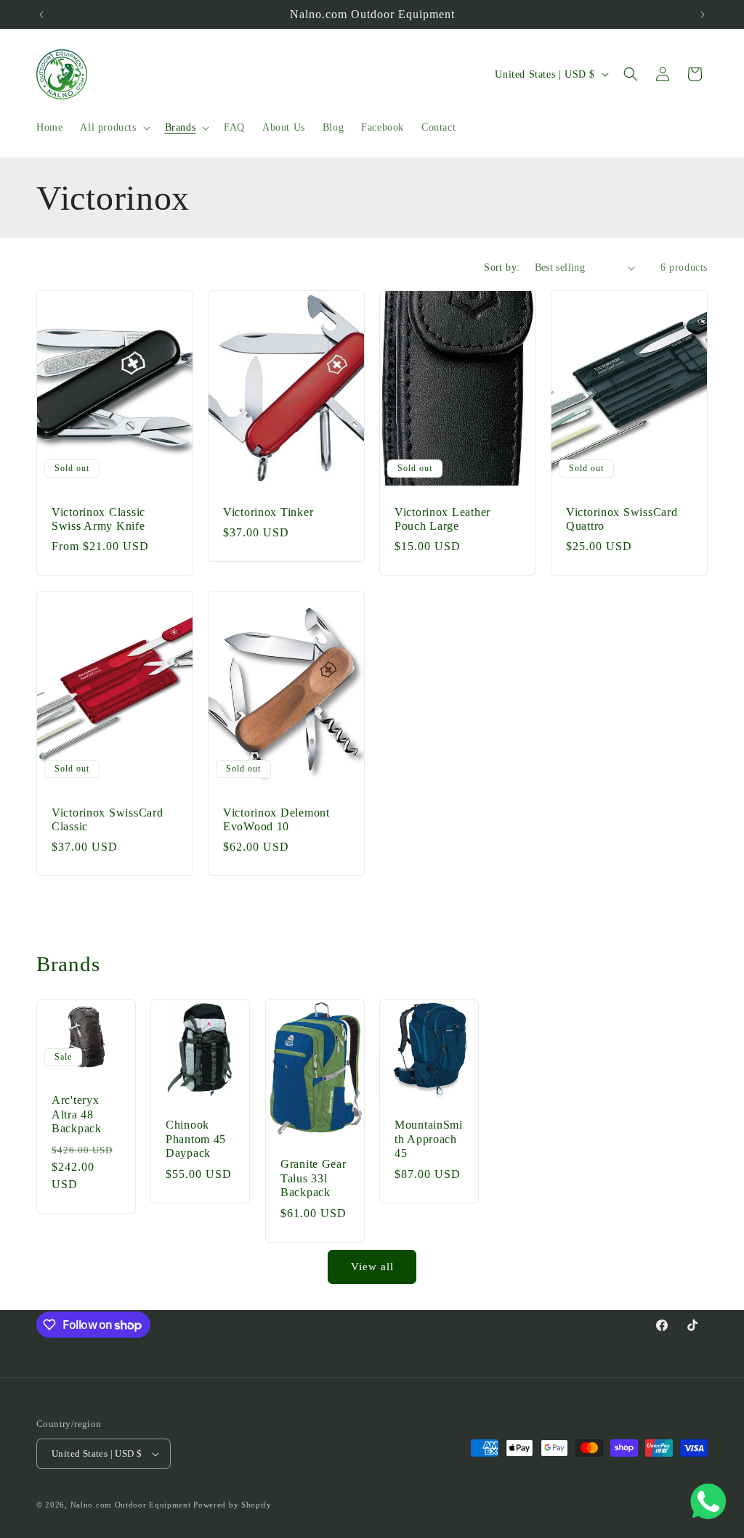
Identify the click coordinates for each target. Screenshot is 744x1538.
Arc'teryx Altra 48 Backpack (77, 1115)
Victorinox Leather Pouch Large (442, 519)
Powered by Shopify (232, 1504)
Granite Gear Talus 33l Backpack (313, 1178)
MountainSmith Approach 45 (429, 1138)
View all (372, 1266)
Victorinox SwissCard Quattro (621, 519)
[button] (113, 128)
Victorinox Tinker (268, 512)
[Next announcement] (703, 14)
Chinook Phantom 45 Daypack (196, 1138)
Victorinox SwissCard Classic (107, 819)
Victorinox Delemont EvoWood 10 (276, 819)
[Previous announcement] (41, 14)
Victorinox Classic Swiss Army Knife (98, 519)
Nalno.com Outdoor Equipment (130, 1504)
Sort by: (501, 267)
